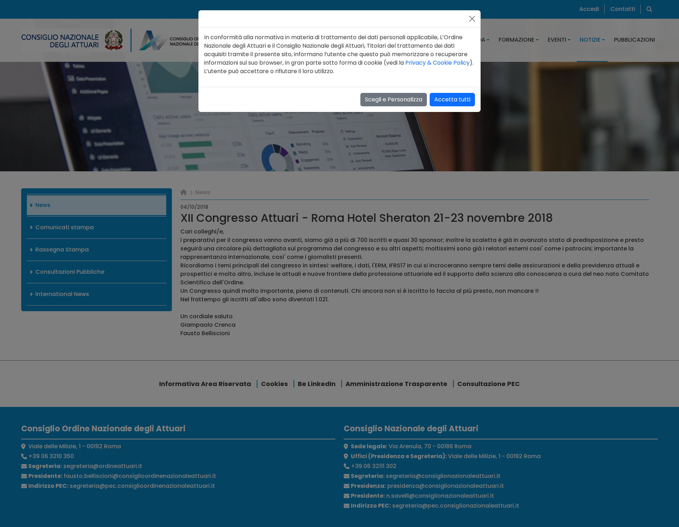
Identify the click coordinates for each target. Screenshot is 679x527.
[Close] (472, 18)
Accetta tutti (452, 99)
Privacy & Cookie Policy (437, 63)
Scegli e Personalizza (393, 99)
